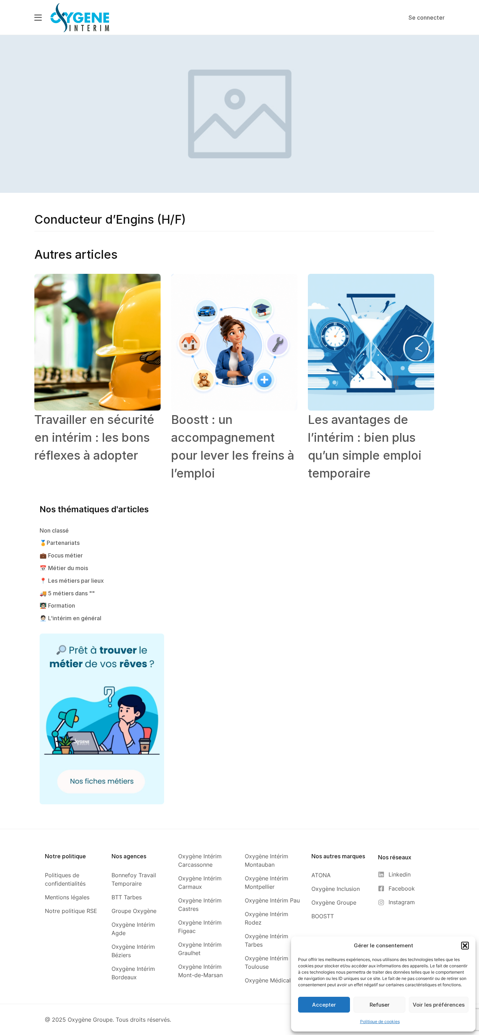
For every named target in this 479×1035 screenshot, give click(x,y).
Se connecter (427, 17)
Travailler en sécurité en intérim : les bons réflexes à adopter (94, 437)
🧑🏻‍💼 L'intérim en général (70, 618)
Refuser (380, 1004)
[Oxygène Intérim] (79, 17)
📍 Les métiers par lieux (72, 580)
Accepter (324, 1004)
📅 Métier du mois (64, 567)
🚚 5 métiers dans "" (67, 593)
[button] (464, 945)
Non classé (54, 530)
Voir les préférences (439, 1004)
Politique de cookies (380, 1021)
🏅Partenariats (60, 542)
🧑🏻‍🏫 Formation (57, 605)
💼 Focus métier (61, 555)
